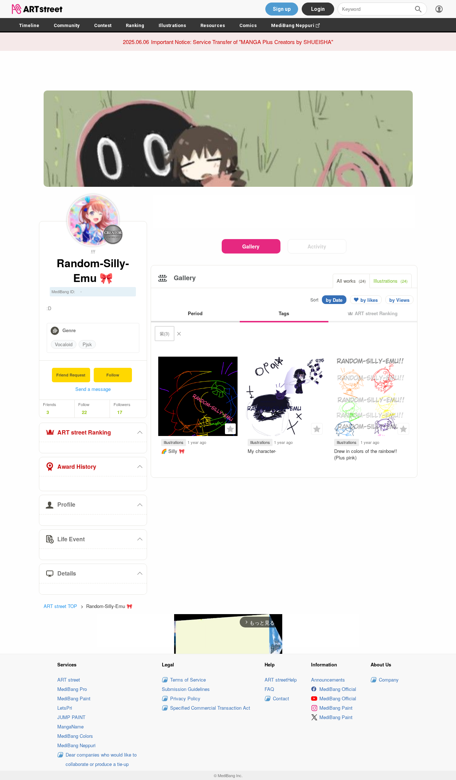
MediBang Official (337, 689)
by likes (369, 299)
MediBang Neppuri (299, 25)
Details (66, 573)
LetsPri (64, 707)
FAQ (269, 689)
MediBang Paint (73, 698)
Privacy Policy (185, 698)
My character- (262, 451)
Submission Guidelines (186, 689)
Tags (284, 313)
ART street (68, 679)
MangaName (70, 726)
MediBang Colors (75, 735)
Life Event (71, 539)
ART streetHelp (281, 679)
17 (119, 412)
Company (389, 679)
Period (195, 313)
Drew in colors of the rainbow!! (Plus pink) (365, 454)
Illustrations (172, 25)
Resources (212, 25)
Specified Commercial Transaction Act (210, 707)
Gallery (251, 246)
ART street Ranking (84, 432)
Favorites (230, 428)
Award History (76, 466)
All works (351, 280)
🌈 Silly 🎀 (173, 451)
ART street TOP (60, 606)
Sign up (282, 9)
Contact (281, 698)
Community (67, 25)
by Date (334, 299)
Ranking (135, 25)
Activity (316, 246)
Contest (102, 25)
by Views (399, 299)
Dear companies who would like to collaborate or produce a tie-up (101, 759)
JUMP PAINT (71, 717)
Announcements (328, 679)
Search (418, 9)
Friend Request (70, 375)
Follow (112, 375)
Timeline (29, 25)
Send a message (93, 388)
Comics (248, 25)
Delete (178, 333)
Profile (66, 504)
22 (84, 412)
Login (318, 9)
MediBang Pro (72, 689)
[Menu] (439, 9)
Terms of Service (188, 679)
